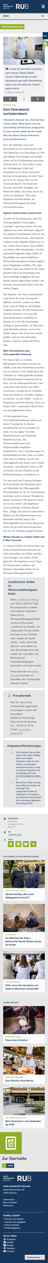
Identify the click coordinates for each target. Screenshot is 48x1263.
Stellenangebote (12, 1228)
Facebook (11, 1248)
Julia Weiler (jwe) (14, 835)
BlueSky (10, 1245)
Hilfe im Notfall (12, 1225)
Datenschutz (9, 1199)
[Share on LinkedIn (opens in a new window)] (18, 844)
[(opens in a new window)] (21, 6)
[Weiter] (38, 99)
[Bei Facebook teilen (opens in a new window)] (11, 844)
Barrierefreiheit (10, 1202)
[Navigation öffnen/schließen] (43, 6)
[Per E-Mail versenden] (34, 844)
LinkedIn (10, 1242)
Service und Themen (14, 1218)
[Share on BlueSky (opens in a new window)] (26, 844)
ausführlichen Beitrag (28, 599)
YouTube (10, 1251)
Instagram (11, 1239)
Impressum (8, 1205)
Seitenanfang (35, 1257)
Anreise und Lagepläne (15, 1222)
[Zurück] (10, 99)
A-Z (45, 35)
